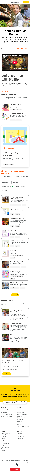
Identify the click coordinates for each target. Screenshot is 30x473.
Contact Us (3, 445)
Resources (3, 407)
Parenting (10, 49)
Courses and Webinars (6, 414)
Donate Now (19, 433)
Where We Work (20, 412)
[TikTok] (14, 402)
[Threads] (21, 402)
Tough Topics (4, 412)
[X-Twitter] (19, 402)
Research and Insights (22, 414)
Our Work (19, 407)
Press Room (4, 442)
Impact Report (20, 438)
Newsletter (3, 418)
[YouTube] (24, 402)
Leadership (3, 435)
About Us (3, 431)
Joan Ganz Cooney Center (23, 426)
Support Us (19, 431)
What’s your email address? (10, 366)
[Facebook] (17, 402)
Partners (3, 438)
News (2, 440)
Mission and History (5, 433)
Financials (3, 436)
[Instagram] (12, 402)
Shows (18, 409)
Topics (3, 49)
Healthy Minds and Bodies (7, 411)
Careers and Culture (5, 443)
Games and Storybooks (6, 416)
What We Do (19, 411)
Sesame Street (20, 421)
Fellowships (19, 416)
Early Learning (4, 409)
